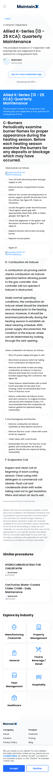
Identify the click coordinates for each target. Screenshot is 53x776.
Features (33, 734)
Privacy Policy (10, 742)
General (9, 25)
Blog (31, 742)
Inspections (21, 25)
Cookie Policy (10, 755)
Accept (14, 768)
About (6, 734)
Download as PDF (25, 81)
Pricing (32, 738)
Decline (37, 768)
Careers (7, 738)
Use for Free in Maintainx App (26, 74)
